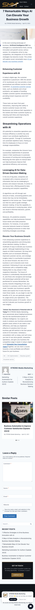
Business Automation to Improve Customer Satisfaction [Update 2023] (17, 428)
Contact (26, 6)
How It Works (23, 2)
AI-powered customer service (21, 87)
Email (5, 496)
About (21, 6)
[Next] (30, 420)
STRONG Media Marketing (22, 368)
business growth (25, 356)
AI (4, 356)
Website (6, 505)
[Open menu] (31, 4)
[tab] (16, 440)
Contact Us (17, 575)
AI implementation (12, 356)
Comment (7, 464)
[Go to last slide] (4, 420)
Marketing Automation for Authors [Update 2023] (7, 379)
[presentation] (17, 412)
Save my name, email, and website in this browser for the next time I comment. (17, 510)
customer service (8, 359)
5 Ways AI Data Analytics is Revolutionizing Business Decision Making (27, 380)
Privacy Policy (17, 591)
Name (6, 488)
